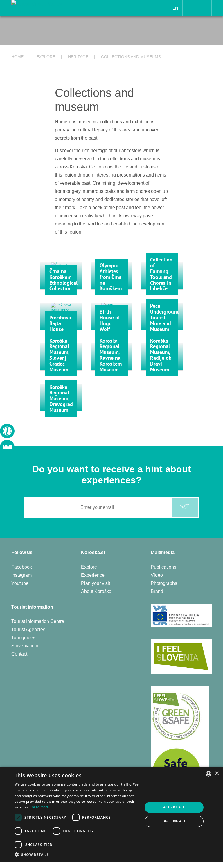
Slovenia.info (24, 645)
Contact (19, 653)
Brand (157, 591)
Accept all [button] (174, 807)
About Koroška (96, 591)
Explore (89, 566)
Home (17, 57)
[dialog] (111, 814)
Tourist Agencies (28, 629)
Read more (39, 807)
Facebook (21, 566)
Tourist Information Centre (37, 621)
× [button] (216, 773)
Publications (163, 566)
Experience (93, 575)
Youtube (19, 583)
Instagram (21, 575)
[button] (77, 855)
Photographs (164, 583)
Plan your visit (95, 583)
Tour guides (23, 637)
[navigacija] (204, 8)
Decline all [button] (174, 821)
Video (157, 575)
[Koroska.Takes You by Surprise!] (46, 7)
